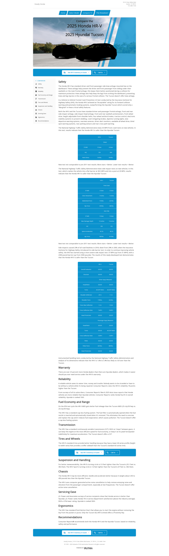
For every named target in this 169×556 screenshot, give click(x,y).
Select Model (74, 13)
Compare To (88, 13)
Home (63, 13)
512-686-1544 (132, 6)
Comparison (41, 81)
